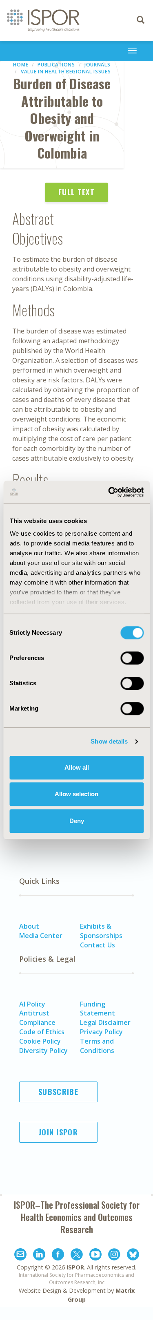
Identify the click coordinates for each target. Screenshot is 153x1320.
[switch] (132, 657)
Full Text (76, 192)
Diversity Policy (43, 1050)
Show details (109, 741)
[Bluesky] (133, 1255)
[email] (20, 1255)
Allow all (76, 767)
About (29, 926)
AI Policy (32, 1004)
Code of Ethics (41, 1031)
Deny (76, 820)
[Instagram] (114, 1255)
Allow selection (76, 793)
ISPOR (75, 1267)
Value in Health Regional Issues (66, 71)
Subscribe (58, 1091)
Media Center (40, 935)
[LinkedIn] (39, 1255)
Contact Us (97, 944)
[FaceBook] (58, 1255)
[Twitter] (77, 1255)
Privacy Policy (101, 1031)
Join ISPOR (58, 1132)
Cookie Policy (40, 1041)
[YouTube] (95, 1255)
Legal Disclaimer (105, 1022)
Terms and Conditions (97, 1046)
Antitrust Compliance (37, 1018)
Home (20, 64)
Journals (97, 64)
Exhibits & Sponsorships (101, 931)
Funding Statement (97, 1009)
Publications (56, 64)
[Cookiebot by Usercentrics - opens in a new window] (109, 492)
